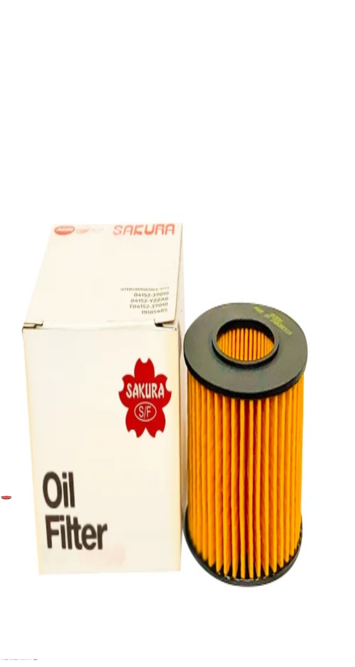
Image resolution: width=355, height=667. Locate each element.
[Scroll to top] (2, 665)
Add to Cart (7, 151)
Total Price (4, 145)
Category (6, 257)
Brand (5, 242)
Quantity (4, 140)
